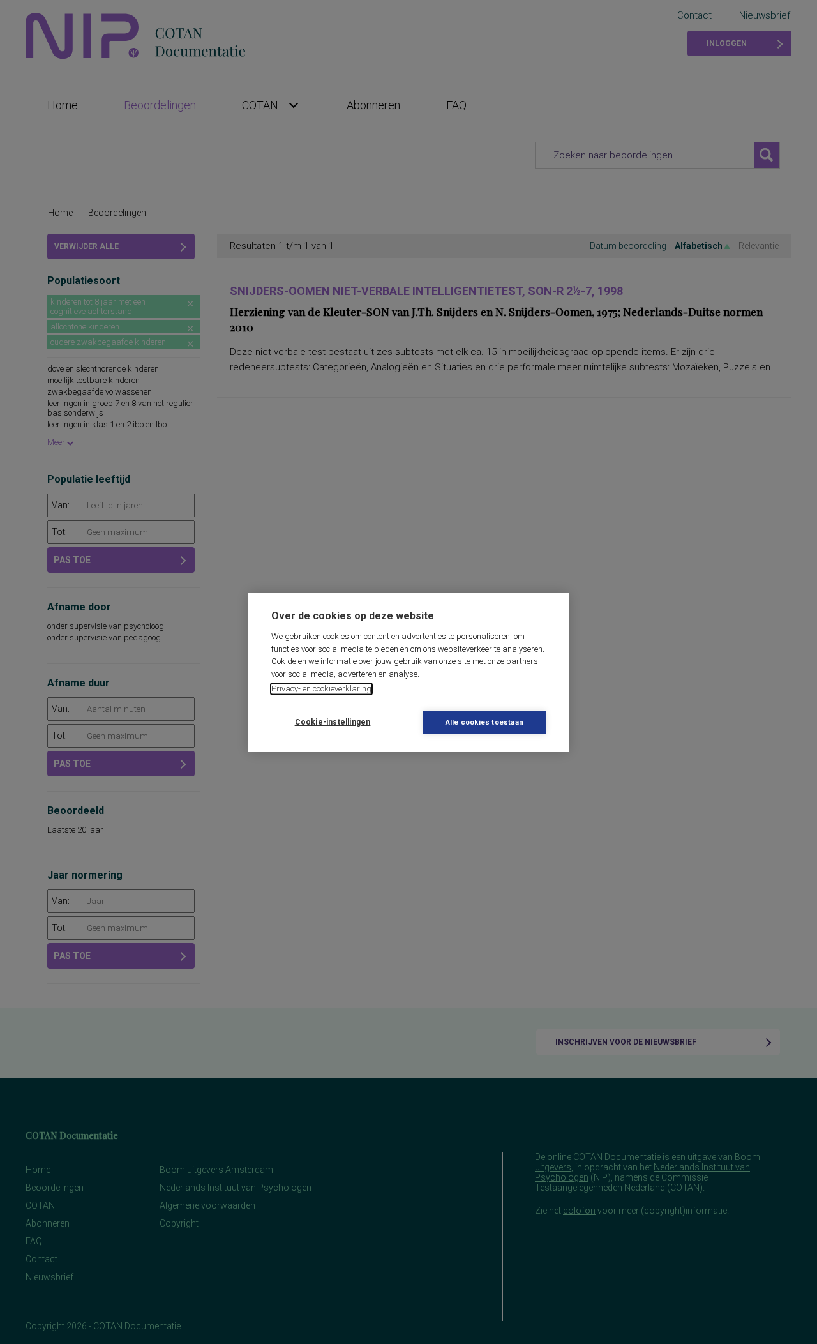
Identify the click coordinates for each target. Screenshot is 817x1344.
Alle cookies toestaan (484, 722)
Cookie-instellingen (333, 722)
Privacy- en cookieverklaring (321, 688)
